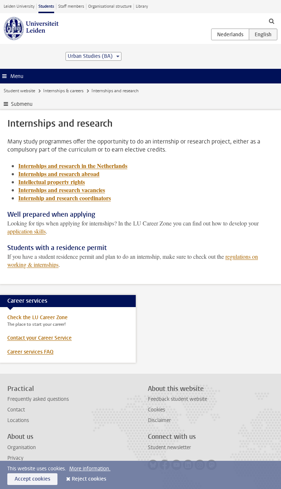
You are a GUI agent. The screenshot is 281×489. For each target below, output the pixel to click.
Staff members (71, 6)
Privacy (15, 458)
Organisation (21, 447)
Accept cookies (32, 478)
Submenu (22, 104)
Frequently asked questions (38, 399)
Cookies (156, 409)
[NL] (230, 34)
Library (142, 6)
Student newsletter (169, 447)
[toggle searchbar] (271, 21)
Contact (16, 409)
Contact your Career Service (39, 338)
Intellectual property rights (51, 182)
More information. (89, 468)
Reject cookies (89, 478)
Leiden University (19, 6)
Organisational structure (110, 6)
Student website (19, 91)
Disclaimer (159, 420)
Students (46, 6)
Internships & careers (63, 91)
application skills (26, 231)
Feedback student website (177, 399)
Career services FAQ (30, 351)
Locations (18, 420)
